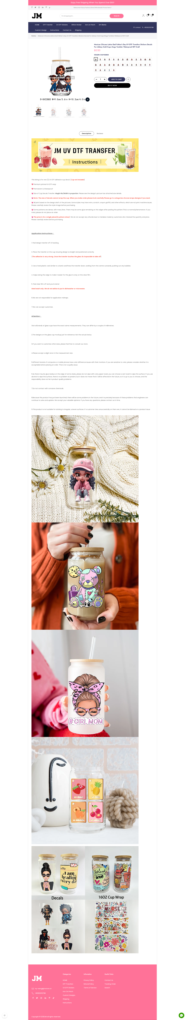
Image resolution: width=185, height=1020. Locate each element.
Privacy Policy (89, 980)
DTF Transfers (68, 984)
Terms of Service (90, 988)
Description (86, 133)
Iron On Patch (68, 991)
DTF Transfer (48, 25)
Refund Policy (89, 984)
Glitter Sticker (76, 25)
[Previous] (35, 73)
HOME (37, 25)
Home (33, 36)
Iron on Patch (90, 25)
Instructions (54, 30)
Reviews (100, 133)
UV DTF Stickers (62, 25)
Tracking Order (110, 984)
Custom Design (41, 30)
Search (116, 16)
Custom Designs (69, 995)
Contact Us (67, 30)
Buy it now (112, 85)
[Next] (87, 73)
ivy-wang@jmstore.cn (43, 989)
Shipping (78, 30)
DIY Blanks (102, 25)
